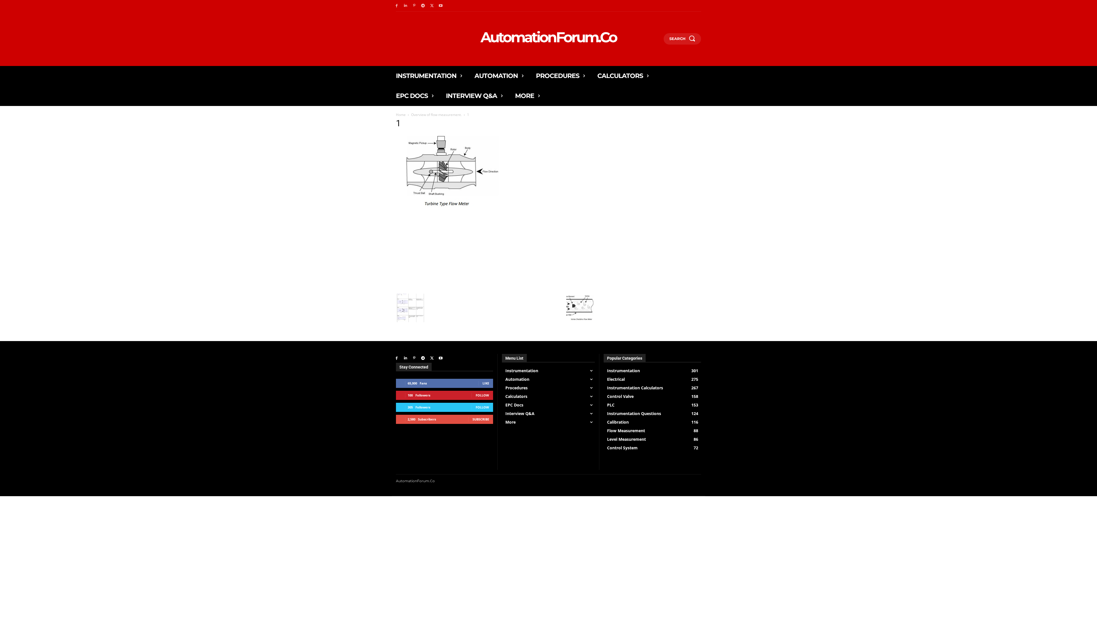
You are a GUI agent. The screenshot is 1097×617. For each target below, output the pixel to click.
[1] (450, 207)
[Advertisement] (495, 251)
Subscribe (481, 419)
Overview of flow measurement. (436, 114)
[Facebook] (397, 6)
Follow (482, 395)
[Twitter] (432, 6)
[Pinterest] (414, 6)
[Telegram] (423, 6)
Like (486, 383)
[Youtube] (441, 6)
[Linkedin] (406, 6)
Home (401, 114)
